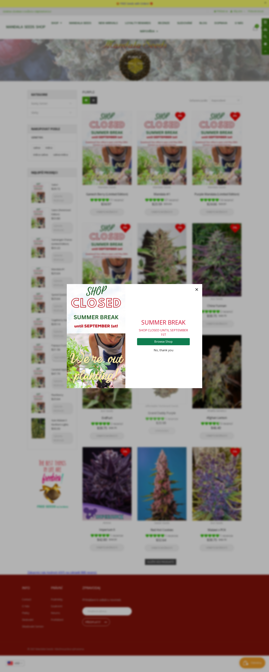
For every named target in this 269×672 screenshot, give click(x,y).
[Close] (196, 289)
